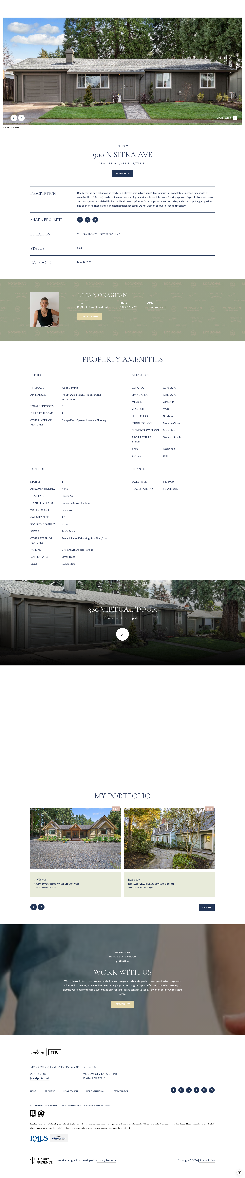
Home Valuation (95, 1091)
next (21, 118)
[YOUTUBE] (196, 1090)
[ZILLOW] (212, 1090)
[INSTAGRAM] (181, 1090)
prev (13, 118)
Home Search (71, 1091)
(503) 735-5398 (128, 307)
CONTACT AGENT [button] (89, 316)
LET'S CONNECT (120, 1091)
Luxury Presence (106, 1160)
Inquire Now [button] (123, 173)
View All (206, 907)
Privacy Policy (207, 1160)
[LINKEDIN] (189, 1090)
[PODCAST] (204, 1090)
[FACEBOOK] (173, 1090)
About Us (50, 1091)
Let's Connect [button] (122, 1004)
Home (33, 1091)
